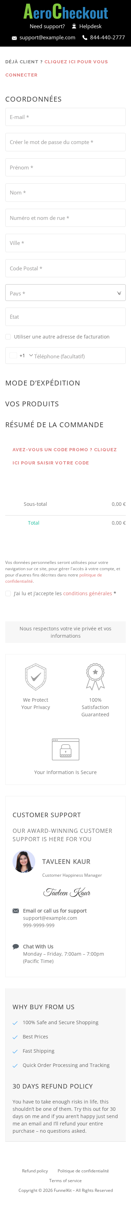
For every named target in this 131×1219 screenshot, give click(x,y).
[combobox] (65, 292)
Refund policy (35, 1171)
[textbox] (65, 292)
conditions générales (87, 593)
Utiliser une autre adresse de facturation (62, 336)
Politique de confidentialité (83, 1171)
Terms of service (65, 1181)
